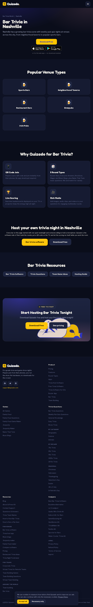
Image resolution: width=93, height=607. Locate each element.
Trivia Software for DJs (57, 390)
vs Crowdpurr (53, 508)
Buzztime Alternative (55, 505)
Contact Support (9, 508)
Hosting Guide (81, 274)
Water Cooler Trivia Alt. (57, 536)
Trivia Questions (37, 274)
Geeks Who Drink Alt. (56, 512)
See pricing (58, 325)
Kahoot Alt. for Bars (55, 515)
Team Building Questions (12, 576)
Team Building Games (10, 573)
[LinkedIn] (16, 383)
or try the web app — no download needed (46, 53)
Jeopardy (6, 425)
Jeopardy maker (9, 540)
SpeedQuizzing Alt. (55, 519)
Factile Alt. (52, 529)
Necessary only (38, 601)
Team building (8, 588)
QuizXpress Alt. (54, 522)
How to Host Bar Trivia (11, 519)
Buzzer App (52, 393)
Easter (50, 483)
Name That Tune (9, 432)
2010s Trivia (52, 462)
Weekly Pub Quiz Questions (58, 414)
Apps (50, 379)
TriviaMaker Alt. (54, 526)
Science (51, 436)
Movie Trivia (52, 425)
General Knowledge (55, 418)
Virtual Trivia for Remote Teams (14, 569)
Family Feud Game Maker (12, 421)
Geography (52, 433)
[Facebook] (5, 383)
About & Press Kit (9, 505)
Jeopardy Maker (9, 428)
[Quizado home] (11, 4)
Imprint (50, 554)
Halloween (52, 473)
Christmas (52, 469)
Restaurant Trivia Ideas (11, 554)
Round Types (53, 376)
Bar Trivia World (8, 16)
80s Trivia (52, 451)
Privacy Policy (53, 544)
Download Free (46, 42)
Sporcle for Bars (54, 533)
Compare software (10, 547)
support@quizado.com (10, 388)
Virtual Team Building (10, 580)
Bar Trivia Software (14, 274)
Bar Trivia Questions (55, 411)
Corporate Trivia (9, 566)
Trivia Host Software (56, 383)
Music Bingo (7, 435)
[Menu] (88, 4)
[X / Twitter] (10, 383)
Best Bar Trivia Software (57, 501)
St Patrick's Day (54, 490)
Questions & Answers (10, 512)
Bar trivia (6, 591)
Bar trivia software (35, 242)
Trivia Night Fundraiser (11, 558)
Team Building (53, 400)
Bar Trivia (51, 397)
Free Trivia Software (55, 386)
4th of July (52, 487)
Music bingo (7, 537)
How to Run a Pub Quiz (11, 522)
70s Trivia (52, 448)
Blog (4, 501)
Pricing (50, 369)
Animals (51, 440)
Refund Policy (53, 547)
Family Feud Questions (11, 418)
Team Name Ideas (60, 274)
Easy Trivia (52, 421)
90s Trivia (52, 455)
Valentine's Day (54, 480)
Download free (60, 242)
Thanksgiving (53, 476)
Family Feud (7, 414)
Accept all (23, 601)
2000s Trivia (52, 458)
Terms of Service (54, 551)
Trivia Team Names (10, 515)
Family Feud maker (9, 544)
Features (51, 372)
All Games (6, 411)
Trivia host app (8, 533)
